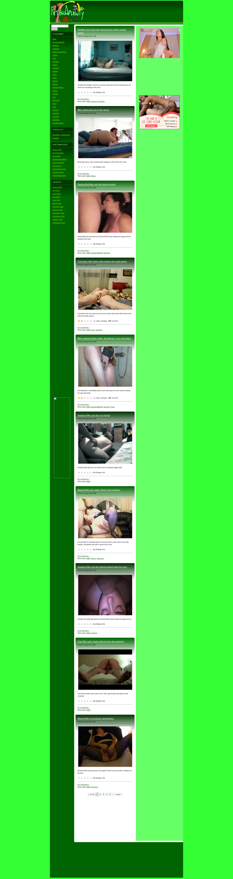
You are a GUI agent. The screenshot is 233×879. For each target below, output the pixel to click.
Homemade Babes (59, 159)
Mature (55, 81)
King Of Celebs (58, 153)
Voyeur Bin (57, 156)
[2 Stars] (81, 92)
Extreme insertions (59, 52)
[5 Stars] (90, 92)
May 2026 (56, 197)
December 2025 (58, 213)
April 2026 (56, 200)
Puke (54, 104)
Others (55, 91)
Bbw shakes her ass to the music (93, 109)
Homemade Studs (59, 176)
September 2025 (59, 223)
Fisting (55, 65)
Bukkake (56, 46)
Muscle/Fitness (58, 88)
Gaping (55, 71)
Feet (54, 58)
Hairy (54, 75)
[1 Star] (79, 92)
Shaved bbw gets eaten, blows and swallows (99, 489)
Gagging (56, 68)
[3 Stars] (84, 92)
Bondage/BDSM (58, 42)
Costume (56, 49)
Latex (55, 78)
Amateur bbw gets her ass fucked (94, 415)
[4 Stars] (87, 92)
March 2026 (57, 203)
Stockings (56, 120)
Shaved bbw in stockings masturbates (96, 718)
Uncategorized (58, 123)
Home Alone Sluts (59, 169)
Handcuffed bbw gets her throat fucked (97, 184)
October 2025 (58, 220)
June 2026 (56, 194)
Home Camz (57, 150)
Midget (55, 84)
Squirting (56, 117)
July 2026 (56, 191)
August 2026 (57, 187)
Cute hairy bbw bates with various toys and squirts (102, 261)
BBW (54, 39)
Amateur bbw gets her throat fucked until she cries (102, 566)
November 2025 (58, 216)
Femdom (56, 62)
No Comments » (83, 99)
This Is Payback (58, 163)
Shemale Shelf (58, 172)
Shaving (56, 110)
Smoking (56, 113)
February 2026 (58, 207)
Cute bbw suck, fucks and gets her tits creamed (101, 641)
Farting (55, 55)
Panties (55, 94)
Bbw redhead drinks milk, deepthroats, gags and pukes (104, 338)
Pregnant (56, 100)
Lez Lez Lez (57, 166)
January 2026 (58, 210)
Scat (54, 107)
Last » (119, 794)
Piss (54, 97)
